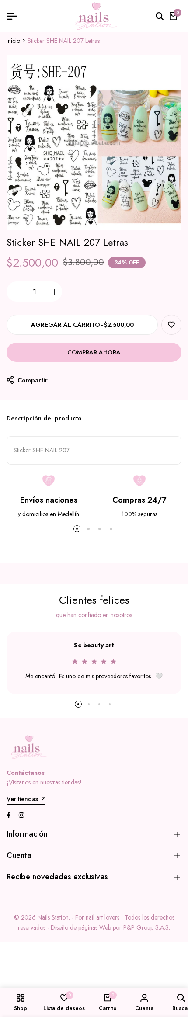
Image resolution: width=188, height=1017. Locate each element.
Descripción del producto (44, 418)
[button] (171, 325)
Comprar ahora (94, 352)
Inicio (13, 40)
